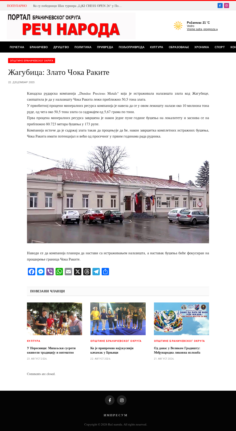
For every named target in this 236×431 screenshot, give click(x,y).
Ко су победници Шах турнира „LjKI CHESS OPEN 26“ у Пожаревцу (79, 6)
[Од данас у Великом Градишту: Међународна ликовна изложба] (181, 318)
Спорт (220, 47)
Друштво (61, 47)
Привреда (105, 47)
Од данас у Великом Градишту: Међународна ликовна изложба (177, 350)
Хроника (202, 47)
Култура (156, 47)
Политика (82, 47)
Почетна (17, 47)
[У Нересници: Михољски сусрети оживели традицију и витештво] (54, 318)
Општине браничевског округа (31, 60)
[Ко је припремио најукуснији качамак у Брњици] (117, 318)
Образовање (179, 47)
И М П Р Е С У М (115, 415)
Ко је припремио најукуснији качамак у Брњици (111, 350)
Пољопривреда (132, 47)
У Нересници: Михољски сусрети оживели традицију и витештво (51, 350)
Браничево (39, 47)
